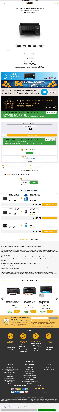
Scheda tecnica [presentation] (35, 239)
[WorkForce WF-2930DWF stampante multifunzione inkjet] (46, 291)
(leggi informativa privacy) (48, 326)
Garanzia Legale (29, 373)
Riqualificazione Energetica (9, 378)
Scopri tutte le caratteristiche (29, 12)
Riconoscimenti (10, 376)
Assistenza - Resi (36, 341)
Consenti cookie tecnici (10, 410)
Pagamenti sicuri (23, 342)
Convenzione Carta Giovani (9, 372)
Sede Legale (9, 383)
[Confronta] (27, 58)
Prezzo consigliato (28, 126)
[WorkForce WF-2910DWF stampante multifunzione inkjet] (13, 291)
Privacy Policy (49, 367)
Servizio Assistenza (29, 369)
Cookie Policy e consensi (49, 369)
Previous (15, 45)
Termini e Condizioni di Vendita (29, 377)
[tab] (23, 239)
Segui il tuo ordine (29, 367)
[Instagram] (43, 388)
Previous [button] (2, 298)
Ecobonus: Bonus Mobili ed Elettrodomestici (9, 381)
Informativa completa (42, 406)
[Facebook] (36, 388)
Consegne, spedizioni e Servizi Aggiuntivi (29, 381)
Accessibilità (29, 383)
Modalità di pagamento (29, 379)
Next (43, 45)
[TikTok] (39, 388)
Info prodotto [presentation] (24, 239)
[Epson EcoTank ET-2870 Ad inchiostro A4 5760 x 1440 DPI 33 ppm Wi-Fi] (5, 198)
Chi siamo (10, 374)
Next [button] (56, 298)
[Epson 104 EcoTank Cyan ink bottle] (26, 225)
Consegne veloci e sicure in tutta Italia (10, 343)
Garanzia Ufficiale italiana (49, 343)
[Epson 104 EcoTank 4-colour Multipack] (26, 198)
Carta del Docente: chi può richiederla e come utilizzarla (10, 370)
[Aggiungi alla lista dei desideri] (30, 58)
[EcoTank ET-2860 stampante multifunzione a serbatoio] (29, 291)
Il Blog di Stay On (9, 367)
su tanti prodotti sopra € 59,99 (30, 0)
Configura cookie (28, 410)
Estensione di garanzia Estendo (29, 375)
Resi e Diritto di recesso (29, 371)
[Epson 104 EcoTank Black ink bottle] (26, 212)
